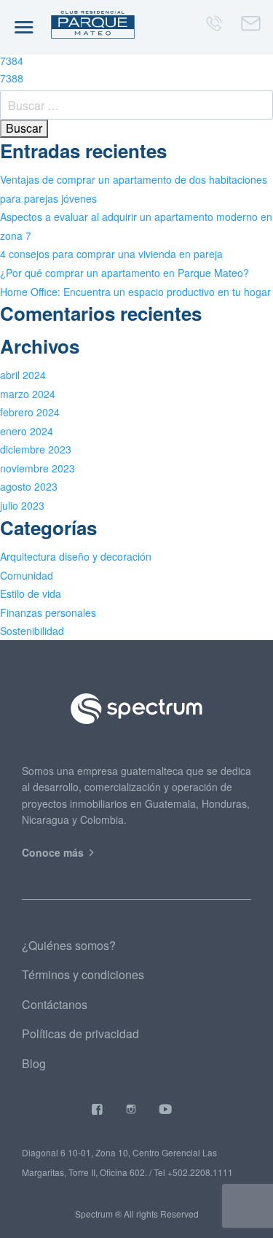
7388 (11, 78)
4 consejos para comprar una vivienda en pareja (111, 253)
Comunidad (26, 575)
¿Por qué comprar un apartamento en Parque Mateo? (124, 272)
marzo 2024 (27, 393)
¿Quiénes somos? (69, 945)
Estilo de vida (30, 593)
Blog (34, 1063)
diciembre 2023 (35, 449)
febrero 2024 (30, 412)
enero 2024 (26, 431)
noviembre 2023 (37, 468)
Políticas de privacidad (80, 1033)
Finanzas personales (48, 612)
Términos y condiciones (83, 974)
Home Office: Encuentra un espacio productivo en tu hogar (135, 291)
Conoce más (54, 852)
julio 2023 (22, 505)
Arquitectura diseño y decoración (75, 556)
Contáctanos (54, 1004)
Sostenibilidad (32, 630)
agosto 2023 (29, 486)
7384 (11, 60)
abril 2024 (23, 374)
